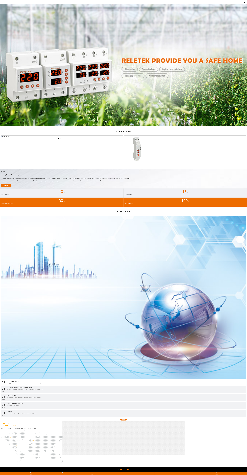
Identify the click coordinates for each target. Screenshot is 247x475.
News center (123, 212)
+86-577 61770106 (124, 469)
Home (121, 467)
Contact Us (125, 467)
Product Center (123, 132)
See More (123, 419)
